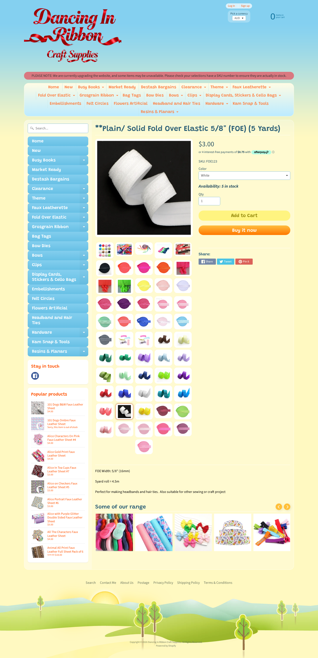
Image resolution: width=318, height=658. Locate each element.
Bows (176, 96)
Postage (143, 582)
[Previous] (279, 507)
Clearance (194, 88)
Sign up (245, 6)
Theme (219, 88)
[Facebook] (35, 376)
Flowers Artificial (131, 104)
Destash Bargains (158, 87)
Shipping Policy (188, 582)
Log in (231, 6)
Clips (195, 96)
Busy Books (91, 88)
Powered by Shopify (166, 645)
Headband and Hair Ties (176, 104)
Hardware (217, 105)
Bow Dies (155, 95)
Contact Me (108, 582)
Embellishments (65, 104)
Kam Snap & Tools (250, 104)
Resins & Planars (160, 113)
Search (91, 582)
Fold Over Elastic (57, 96)
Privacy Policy (163, 582)
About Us (126, 582)
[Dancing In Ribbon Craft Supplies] (72, 35)
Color (203, 168)
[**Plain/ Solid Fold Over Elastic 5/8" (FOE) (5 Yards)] (105, 250)
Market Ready (122, 87)
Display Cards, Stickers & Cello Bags (244, 96)
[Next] (287, 507)
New (68, 87)
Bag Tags (132, 95)
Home (53, 87)
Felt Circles (97, 104)
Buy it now (244, 230)
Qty (201, 194)
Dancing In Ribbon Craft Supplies (164, 642)
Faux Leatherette (252, 88)
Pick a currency (239, 13)
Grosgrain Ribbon (99, 96)
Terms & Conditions (218, 582)
